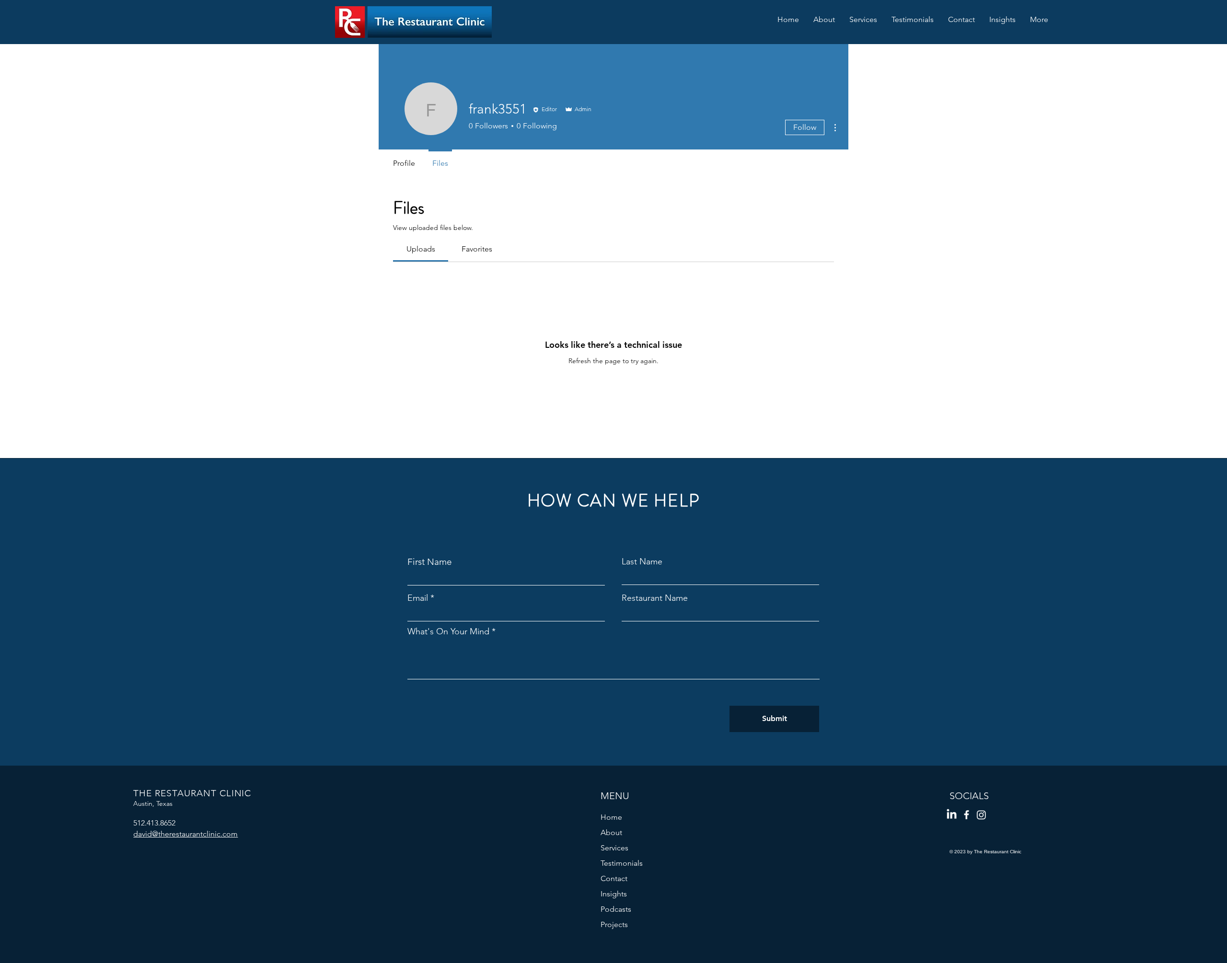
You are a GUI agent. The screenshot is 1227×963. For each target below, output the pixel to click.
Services (614, 847)
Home (611, 817)
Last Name (642, 561)
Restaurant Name (655, 598)
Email (417, 598)
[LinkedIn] (952, 815)
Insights (614, 893)
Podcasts (616, 909)
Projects (614, 924)
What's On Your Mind (448, 631)
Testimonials (622, 863)
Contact (614, 878)
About (611, 832)
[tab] (420, 249)
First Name (429, 561)
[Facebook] (966, 815)
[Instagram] (981, 815)
